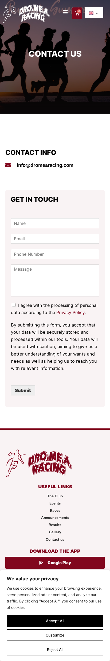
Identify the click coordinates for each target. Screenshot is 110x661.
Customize (55, 635)
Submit (23, 390)
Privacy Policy (70, 312)
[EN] (94, 12)
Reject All (55, 649)
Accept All (55, 620)
